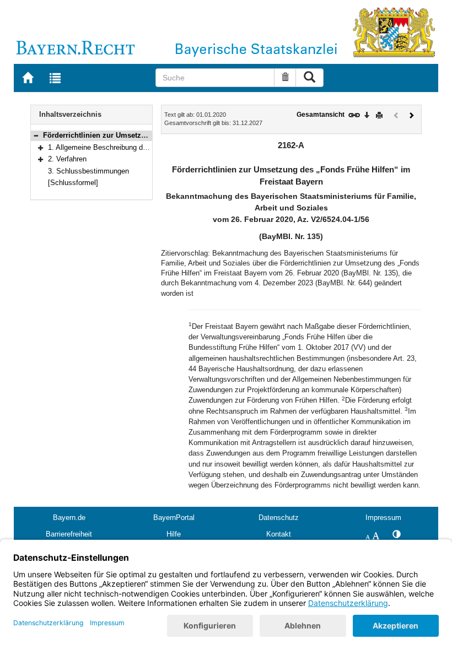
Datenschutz (279, 517)
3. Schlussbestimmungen (88, 171)
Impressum (383, 517)
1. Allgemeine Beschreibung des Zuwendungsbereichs (134, 147)
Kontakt (278, 534)
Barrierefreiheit (69, 534)
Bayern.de (69, 517)
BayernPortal (174, 517)
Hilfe (173, 534)
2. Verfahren (67, 159)
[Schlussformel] (73, 182)
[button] (36, 135)
